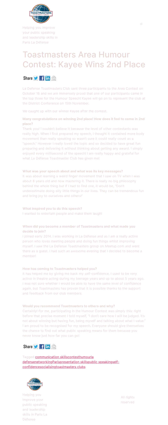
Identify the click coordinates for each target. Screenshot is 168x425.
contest (73, 357)
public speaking (100, 362)
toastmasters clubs (70, 367)
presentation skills (74, 362)
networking (43, 362)
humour (85, 357)
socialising (48, 367)
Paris (56, 362)
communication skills (51, 357)
